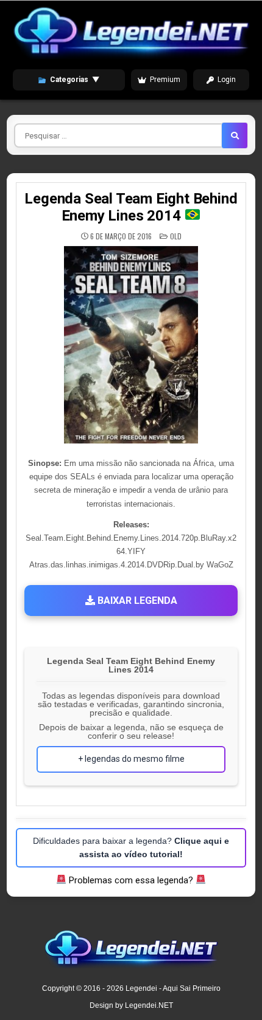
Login (227, 79)
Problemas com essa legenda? (131, 880)
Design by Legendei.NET (131, 1005)
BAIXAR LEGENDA (136, 600)
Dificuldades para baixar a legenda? (131, 847)
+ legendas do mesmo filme (131, 759)
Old (176, 236)
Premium (165, 79)
